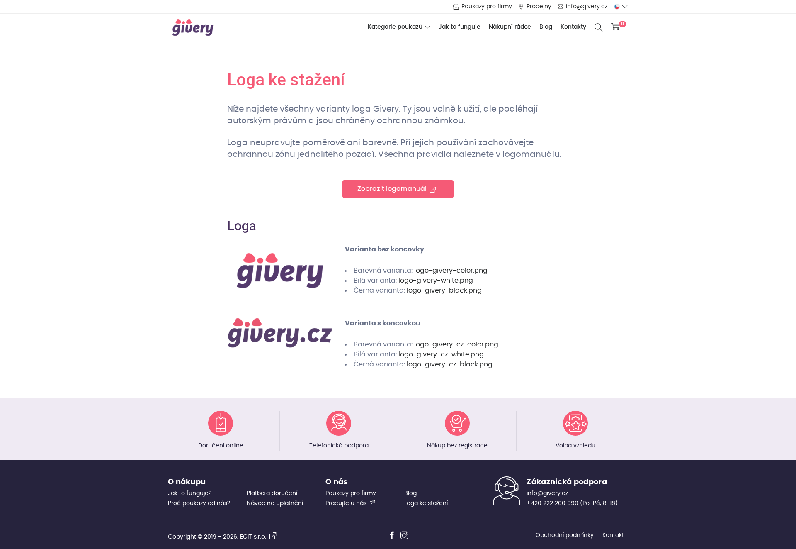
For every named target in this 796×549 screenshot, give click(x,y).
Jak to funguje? (189, 493)
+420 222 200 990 (552, 503)
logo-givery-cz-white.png (441, 354)
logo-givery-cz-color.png (456, 344)
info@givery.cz (586, 7)
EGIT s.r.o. (254, 537)
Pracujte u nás (346, 503)
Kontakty (573, 27)
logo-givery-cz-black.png (450, 364)
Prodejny (539, 7)
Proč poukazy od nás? (199, 503)
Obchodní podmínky (565, 535)
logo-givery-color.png (451, 270)
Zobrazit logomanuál (393, 188)
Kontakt (613, 535)
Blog (545, 27)
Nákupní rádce (510, 27)
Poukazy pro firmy (486, 7)
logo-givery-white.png (435, 280)
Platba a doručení (272, 493)
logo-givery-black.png (444, 290)
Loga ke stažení (426, 503)
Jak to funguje (460, 27)
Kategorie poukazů (395, 27)
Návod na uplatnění (275, 503)
